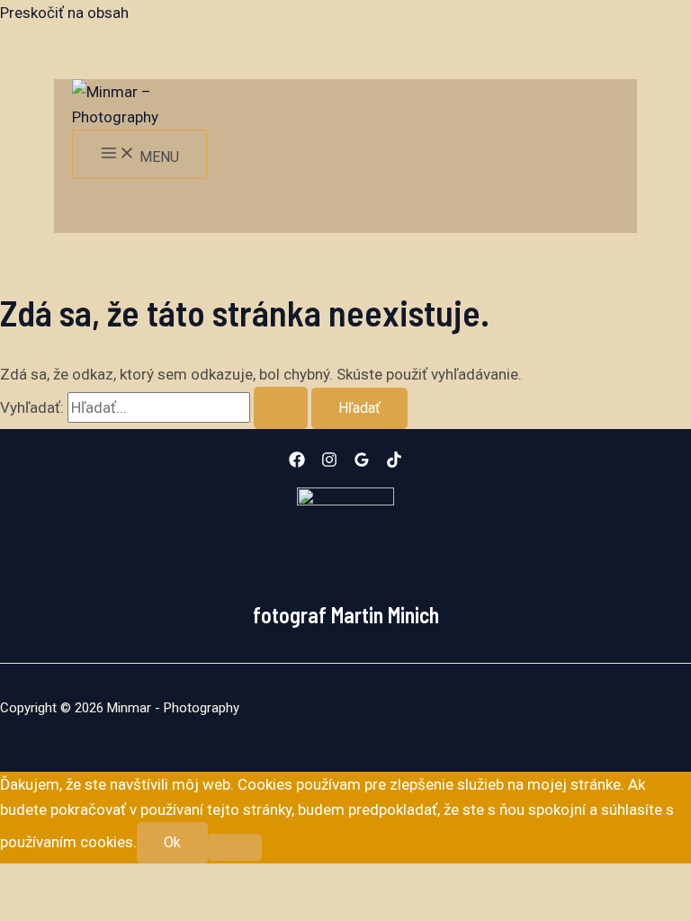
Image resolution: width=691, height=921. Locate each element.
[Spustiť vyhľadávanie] (281, 408)
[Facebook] (297, 462)
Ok (172, 842)
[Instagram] (329, 462)
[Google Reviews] (362, 462)
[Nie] (235, 847)
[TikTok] (394, 462)
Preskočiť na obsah (64, 13)
